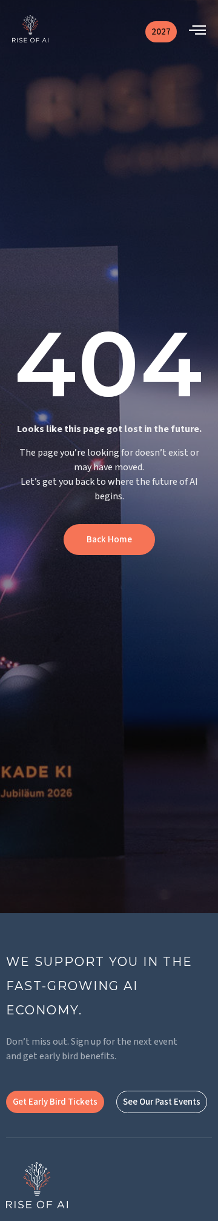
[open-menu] (197, 31)
